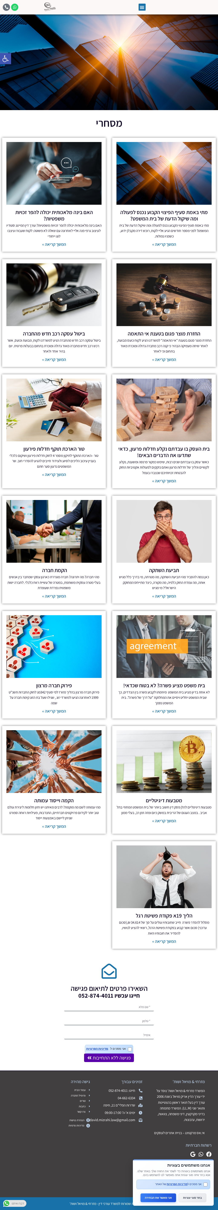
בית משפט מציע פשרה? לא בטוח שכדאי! (164, 685)
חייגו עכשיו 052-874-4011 (109, 995)
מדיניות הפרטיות (97, 1048)
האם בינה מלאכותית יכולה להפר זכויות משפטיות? (54, 215)
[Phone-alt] (6, 7)
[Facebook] (209, 1154)
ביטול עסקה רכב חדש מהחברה (54, 333)
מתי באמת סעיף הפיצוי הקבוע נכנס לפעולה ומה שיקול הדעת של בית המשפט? (164, 215)
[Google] (192, 1154)
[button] (5, 58)
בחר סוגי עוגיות (192, 1197)
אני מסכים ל (106, 1048)
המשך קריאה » (164, 244)
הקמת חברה (54, 570)
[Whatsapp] (14, 7)
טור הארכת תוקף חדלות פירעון (54, 448)
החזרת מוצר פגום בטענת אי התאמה (164, 333)
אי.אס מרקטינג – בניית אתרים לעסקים (179, 1132)
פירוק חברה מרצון (54, 685)
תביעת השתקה (164, 570)
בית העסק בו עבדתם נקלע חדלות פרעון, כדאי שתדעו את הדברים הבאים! (164, 452)
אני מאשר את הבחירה (158, 1197)
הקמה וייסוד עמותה (54, 800)
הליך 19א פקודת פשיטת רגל (164, 915)
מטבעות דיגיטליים (164, 800)
